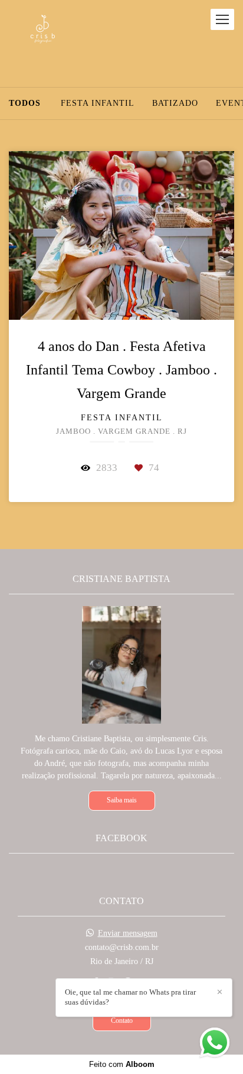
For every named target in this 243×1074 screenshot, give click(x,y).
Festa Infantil (97, 103)
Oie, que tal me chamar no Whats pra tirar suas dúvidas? (130, 997)
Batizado (175, 103)
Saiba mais (122, 800)
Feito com (122, 1064)
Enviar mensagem (127, 933)
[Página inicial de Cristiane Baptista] (43, 32)
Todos (25, 103)
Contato (122, 1021)
